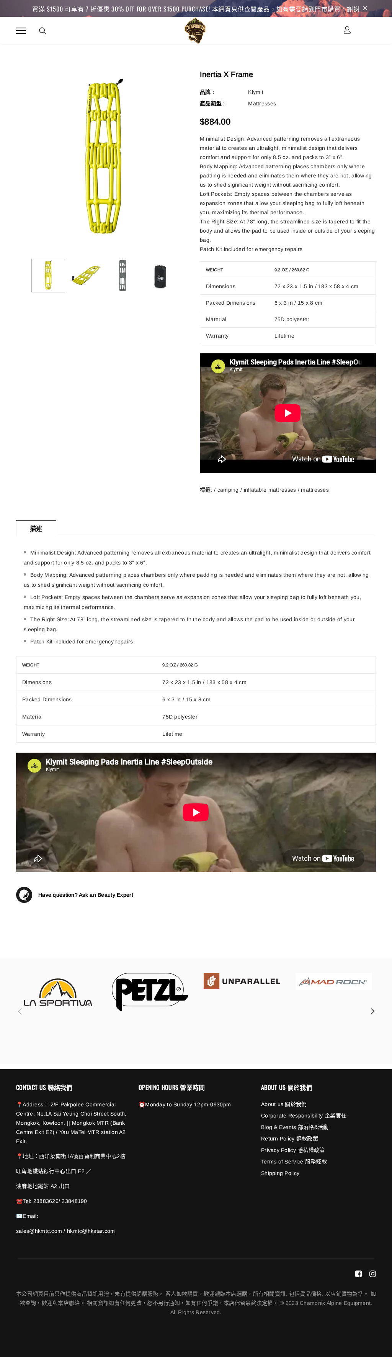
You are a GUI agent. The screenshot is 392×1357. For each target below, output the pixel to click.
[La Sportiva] (58, 992)
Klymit (255, 92)
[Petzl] (150, 992)
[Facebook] (358, 1273)
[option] (104, 159)
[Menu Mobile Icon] (21, 31)
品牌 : (207, 92)
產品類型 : (212, 103)
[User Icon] (347, 30)
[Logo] (195, 29)
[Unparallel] (242, 981)
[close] (365, 8)
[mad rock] (334, 981)
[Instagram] (372, 1273)
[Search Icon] (42, 30)
